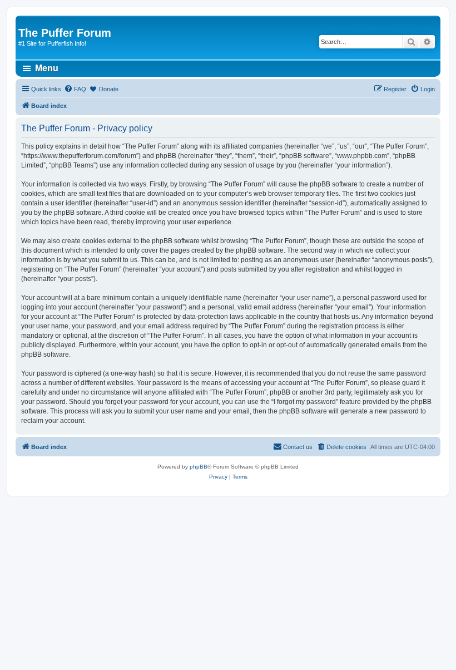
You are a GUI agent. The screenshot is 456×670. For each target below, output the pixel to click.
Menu (46, 68)
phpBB (198, 467)
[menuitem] (75, 89)
